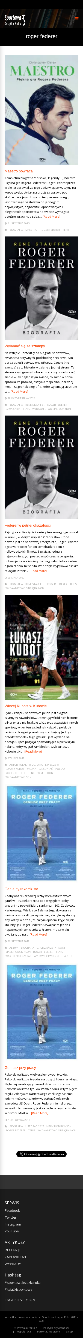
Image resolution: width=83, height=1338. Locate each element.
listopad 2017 (34, 1126)
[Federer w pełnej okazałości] (41, 518)
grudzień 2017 (46, 947)
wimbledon (45, 773)
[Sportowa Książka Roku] (16, 25)
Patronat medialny (48, 1331)
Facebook (12, 1210)
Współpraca (24, 1331)
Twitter (11, 1217)
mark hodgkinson (18, 951)
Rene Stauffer (34, 404)
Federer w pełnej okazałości (28, 525)
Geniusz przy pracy (20, 1068)
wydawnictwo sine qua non (51, 409)
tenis (65, 229)
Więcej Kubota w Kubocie (26, 706)
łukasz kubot (15, 768)
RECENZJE (13, 1250)
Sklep (69, 1331)
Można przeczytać (40, 768)
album (13, 947)
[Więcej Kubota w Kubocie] (41, 698)
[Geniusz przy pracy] (41, 1060)
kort (61, 947)
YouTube (12, 1231)
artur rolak (18, 764)
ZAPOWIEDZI (15, 1256)
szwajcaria (13, 409)
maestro (31, 229)
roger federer (50, 229)
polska (60, 768)
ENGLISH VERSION (20, 1299)
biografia (16, 229)
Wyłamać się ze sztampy (25, 346)
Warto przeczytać (18, 956)
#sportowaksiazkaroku (23, 1282)
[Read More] (51, 216)
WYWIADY (13, 1263)
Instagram (13, 1224)
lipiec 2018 (52, 764)
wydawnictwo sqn (18, 777)
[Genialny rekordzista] (41, 881)
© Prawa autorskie (26, 1328)
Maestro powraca (19, 171)
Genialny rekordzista (21, 889)
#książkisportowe (19, 1289)
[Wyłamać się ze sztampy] (41, 338)
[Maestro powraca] (41, 163)
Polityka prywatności (56, 1328)
